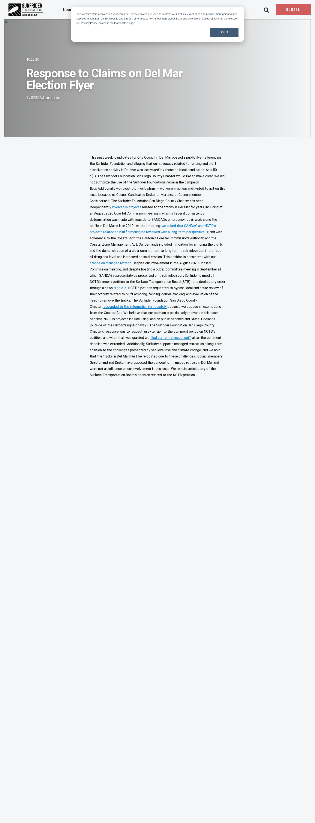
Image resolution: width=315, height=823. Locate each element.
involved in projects (126, 207)
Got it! (224, 32)
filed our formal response (169, 338)
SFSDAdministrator (45, 98)
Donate (293, 10)
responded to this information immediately (135, 307)
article (118, 288)
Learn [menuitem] (69, 10)
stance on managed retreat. (111, 263)
